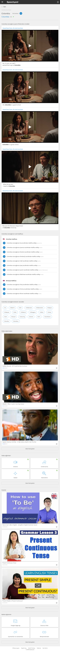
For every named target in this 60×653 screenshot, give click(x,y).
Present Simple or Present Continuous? (12, 601)
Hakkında (39, 648)
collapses (6, 312)
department (19, 226)
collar (14, 312)
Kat (8, 65)
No (3, 63)
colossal (13, 316)
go (11, 65)
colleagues (33, 312)
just (8, 63)
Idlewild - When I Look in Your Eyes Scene (13, 404)
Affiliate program (15, 648)
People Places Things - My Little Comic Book (13, 28)
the (9, 226)
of (3, 228)
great (12, 144)
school (19, 105)
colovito (31, 316)
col (5, 307)
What (4, 184)
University (13, 228)
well (13, 63)
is (11, 105)
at (8, 186)
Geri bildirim (45, 648)
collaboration (39, 307)
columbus (15, 321)
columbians (47, 316)
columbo (6, 321)
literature (13, 226)
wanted (4, 65)
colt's (38, 316)
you (10, 184)
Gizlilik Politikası (31, 648)
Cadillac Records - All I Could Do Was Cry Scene (14, 366)
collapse (49, 307)
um (11, 63)
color (5, 316)
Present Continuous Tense (9, 563)
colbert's (12, 307)
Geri (4, 6)
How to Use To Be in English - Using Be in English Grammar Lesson (19, 525)
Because (4, 226)
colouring (22, 316)
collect (41, 312)
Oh (3, 105)
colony (49, 312)
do (7, 184)
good (14, 105)
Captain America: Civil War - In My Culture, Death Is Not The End (19, 442)
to (10, 65)
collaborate (29, 307)
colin (20, 307)
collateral (23, 312)
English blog (23, 648)
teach (5, 186)
